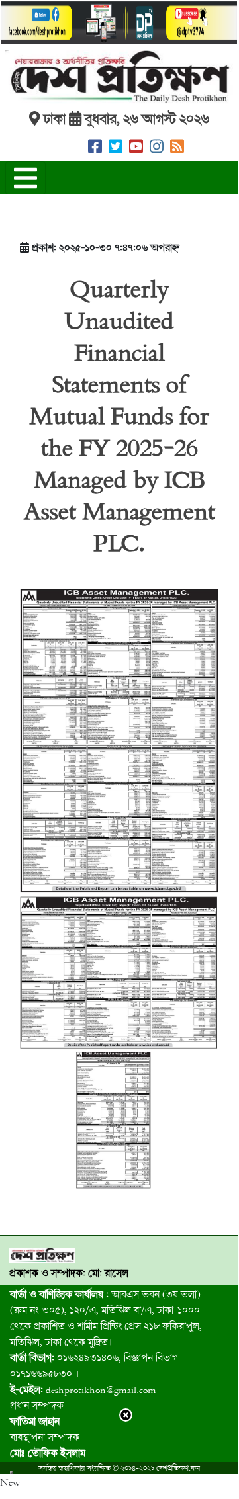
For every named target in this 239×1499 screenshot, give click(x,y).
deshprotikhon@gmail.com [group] (83, 1389)
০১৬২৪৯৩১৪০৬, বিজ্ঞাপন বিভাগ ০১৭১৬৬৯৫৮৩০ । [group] (94, 1365)
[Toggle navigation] (25, 177)
